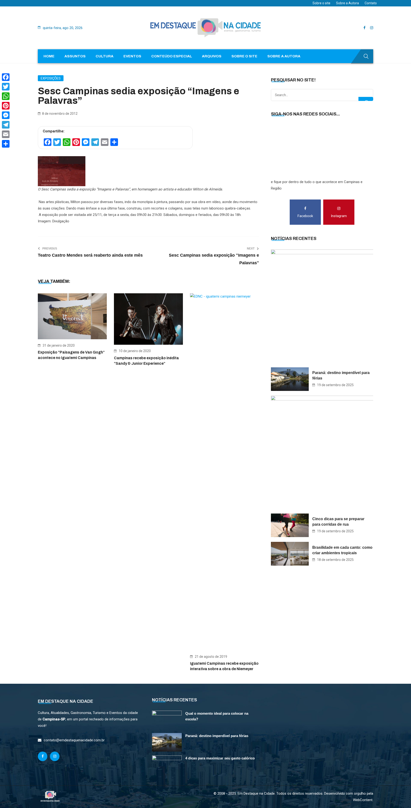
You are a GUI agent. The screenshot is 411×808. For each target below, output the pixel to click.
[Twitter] (5, 86)
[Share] (5, 144)
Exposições (51, 78)
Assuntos (75, 56)
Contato (371, 3)
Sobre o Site (244, 56)
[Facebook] (5, 77)
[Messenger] (5, 115)
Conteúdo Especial (171, 56)
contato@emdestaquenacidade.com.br (74, 740)
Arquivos (211, 56)
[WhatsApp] (5, 96)
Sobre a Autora (347, 3)
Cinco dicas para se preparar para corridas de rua (338, 521)
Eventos (132, 56)
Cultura (104, 56)
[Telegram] (5, 125)
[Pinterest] (5, 105)
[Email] (5, 134)
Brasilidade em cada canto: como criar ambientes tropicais (342, 550)
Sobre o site (321, 3)
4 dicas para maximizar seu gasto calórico (220, 758)
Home (49, 56)
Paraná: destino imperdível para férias (341, 375)
